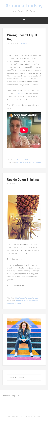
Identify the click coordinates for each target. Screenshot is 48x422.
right (34, 162)
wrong (38, 162)
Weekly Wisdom (25, 298)
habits (26, 300)
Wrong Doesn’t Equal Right (22, 37)
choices (19, 162)
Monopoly (22, 93)
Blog (17, 298)
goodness (19, 300)
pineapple (10, 303)
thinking (18, 303)
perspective (27, 162)
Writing (35, 298)
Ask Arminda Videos (22, 160)
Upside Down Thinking (23, 179)
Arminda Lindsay (24, 5)
